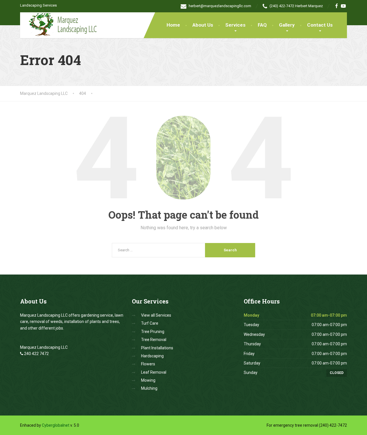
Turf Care (149, 323)
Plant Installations (157, 348)
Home (173, 25)
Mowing (148, 380)
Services (235, 25)
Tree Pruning (152, 331)
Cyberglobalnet (55, 425)
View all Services (156, 315)
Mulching (149, 388)
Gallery (287, 25)
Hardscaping (152, 356)
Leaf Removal (153, 372)
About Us (202, 25)
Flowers (148, 364)
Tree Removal (153, 339)
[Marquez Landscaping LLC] (60, 24)
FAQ (262, 25)
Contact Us (320, 25)
